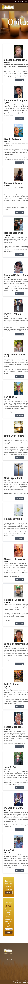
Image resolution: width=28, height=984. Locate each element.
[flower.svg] (7, 959)
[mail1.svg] (11, 959)
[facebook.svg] (5, 959)
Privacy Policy (18, 982)
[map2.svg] (9, 959)
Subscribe (8, 892)
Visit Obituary (19, 80)
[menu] (26, 2)
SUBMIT (8, 932)
